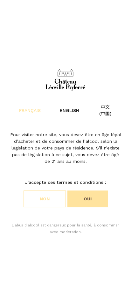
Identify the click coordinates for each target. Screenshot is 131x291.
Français (30, 110)
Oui (88, 198)
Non (45, 198)
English (69, 110)
